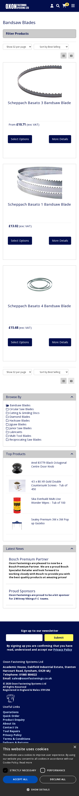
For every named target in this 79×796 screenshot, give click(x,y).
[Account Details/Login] (52, 6)
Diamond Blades (19, 416)
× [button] (74, 747)
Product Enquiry (14, 719)
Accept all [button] (20, 779)
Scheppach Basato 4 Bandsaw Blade (39, 305)
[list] (71, 56)
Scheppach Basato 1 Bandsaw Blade (39, 204)
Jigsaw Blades (17, 424)
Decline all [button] (58, 779)
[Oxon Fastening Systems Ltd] (17, 5)
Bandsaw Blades (19, 405)
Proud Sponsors (22, 591)
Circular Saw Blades (21, 409)
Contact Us (10, 727)
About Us (9, 723)
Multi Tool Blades (20, 436)
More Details (60, 139)
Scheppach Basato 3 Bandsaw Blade (39, 102)
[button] (39, 789)
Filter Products (17, 33)
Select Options (20, 139)
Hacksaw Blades (19, 420)
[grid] (64, 56)
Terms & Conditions (16, 739)
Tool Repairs (11, 731)
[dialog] (39, 769)
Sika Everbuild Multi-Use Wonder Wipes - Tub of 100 (48, 500)
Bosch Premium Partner (29, 559)
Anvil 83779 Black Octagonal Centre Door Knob (49, 464)
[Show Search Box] (58, 6)
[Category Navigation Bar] (73, 6)
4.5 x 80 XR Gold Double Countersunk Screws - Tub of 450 (49, 485)
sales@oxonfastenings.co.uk (32, 678)
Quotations (11, 712)
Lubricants (15, 432)
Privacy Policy (62, 649)
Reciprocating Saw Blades (25, 439)
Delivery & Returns (16, 742)
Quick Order (11, 716)
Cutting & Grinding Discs (24, 413)
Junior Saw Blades (20, 428)
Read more (26, 762)
